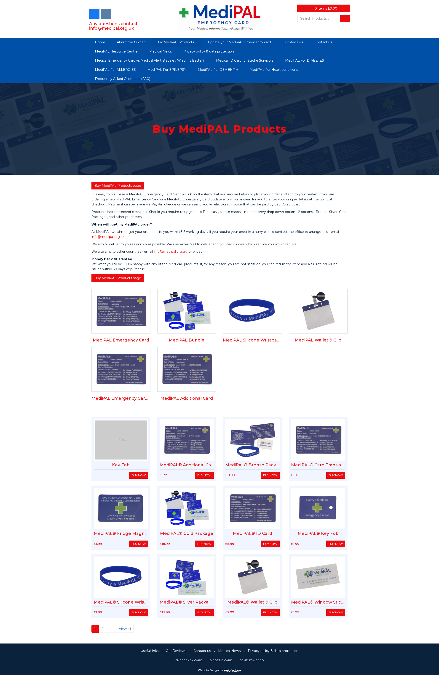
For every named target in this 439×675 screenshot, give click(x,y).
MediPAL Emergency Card (121, 340)
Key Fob (121, 465)
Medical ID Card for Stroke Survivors (244, 60)
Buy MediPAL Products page (117, 186)
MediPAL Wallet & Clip (318, 340)
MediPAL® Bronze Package (254, 465)
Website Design (208, 670)
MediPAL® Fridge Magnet (121, 533)
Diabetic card (221, 660)
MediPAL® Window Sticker (319, 602)
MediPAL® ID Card (252, 533)
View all (125, 629)
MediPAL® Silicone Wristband (125, 602)
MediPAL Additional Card (186, 398)
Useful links (149, 651)
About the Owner (131, 42)
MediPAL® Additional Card (188, 465)
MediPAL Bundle (186, 340)
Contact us (323, 42)
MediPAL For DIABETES (304, 60)
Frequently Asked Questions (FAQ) (122, 79)
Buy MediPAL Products (175, 42)
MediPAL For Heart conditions (274, 70)
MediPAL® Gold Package (186, 533)
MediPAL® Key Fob (318, 533)
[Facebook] (94, 14)
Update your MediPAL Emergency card (239, 42)
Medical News (160, 51)
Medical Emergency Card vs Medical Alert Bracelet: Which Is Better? (149, 60)
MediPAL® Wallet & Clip (252, 602)
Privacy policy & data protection (208, 51)
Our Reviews (293, 42)
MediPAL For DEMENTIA (218, 70)
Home (100, 42)
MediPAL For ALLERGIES (115, 70)
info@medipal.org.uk (111, 28)
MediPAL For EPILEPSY (166, 70)
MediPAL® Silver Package (187, 602)
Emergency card (188, 660)
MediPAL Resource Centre (116, 51)
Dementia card (252, 660)
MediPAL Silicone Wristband (253, 340)
